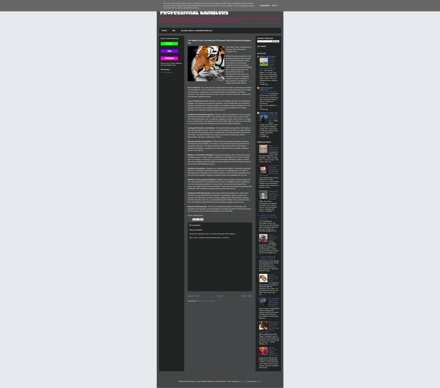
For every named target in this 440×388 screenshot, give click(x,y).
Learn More (265, 6)
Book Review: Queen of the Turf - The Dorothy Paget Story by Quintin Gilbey (269, 327)
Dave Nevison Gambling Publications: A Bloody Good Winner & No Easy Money (269, 170)
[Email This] (193, 219)
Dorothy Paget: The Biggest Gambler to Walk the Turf (273, 351)
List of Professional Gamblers (273, 237)
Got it (274, 6)
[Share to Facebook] (200, 219)
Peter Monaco (168, 72)
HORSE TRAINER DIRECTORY (266, 89)
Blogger (259, 381)
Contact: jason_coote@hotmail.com (196, 31)
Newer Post (193, 296)
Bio (173, 31)
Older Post (246, 296)
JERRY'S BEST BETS (268, 57)
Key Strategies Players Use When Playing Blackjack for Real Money (274, 302)
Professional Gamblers (194, 13)
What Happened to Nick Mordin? (273, 148)
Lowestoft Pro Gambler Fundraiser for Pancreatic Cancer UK (268, 217)
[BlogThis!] (196, 219)
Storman (243, 381)
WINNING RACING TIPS (269, 113)
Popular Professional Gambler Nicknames (267, 258)
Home (164, 31)
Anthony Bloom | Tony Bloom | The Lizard (273, 277)
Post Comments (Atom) (206, 301)
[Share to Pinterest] (202, 219)
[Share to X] (198, 219)
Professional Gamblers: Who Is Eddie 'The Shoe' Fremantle (273, 195)
